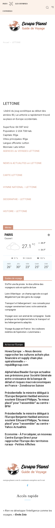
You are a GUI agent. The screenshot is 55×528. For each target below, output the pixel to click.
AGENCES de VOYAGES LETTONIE (21, 150)
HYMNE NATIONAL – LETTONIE (20, 187)
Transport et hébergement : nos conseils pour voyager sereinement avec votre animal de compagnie (27, 306)
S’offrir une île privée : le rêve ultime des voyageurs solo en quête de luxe (24, 286)
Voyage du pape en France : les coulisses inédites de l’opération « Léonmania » (25, 330)
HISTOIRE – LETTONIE (15, 211)
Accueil (6, 42)
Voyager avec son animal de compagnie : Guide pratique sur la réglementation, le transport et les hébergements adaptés (28, 319)
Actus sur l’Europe (14, 344)
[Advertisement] (27, 73)
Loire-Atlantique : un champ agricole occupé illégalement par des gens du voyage (26, 295)
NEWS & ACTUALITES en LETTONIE (22, 163)
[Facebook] (27, 486)
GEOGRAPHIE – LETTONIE (17, 199)
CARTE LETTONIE (12, 175)
